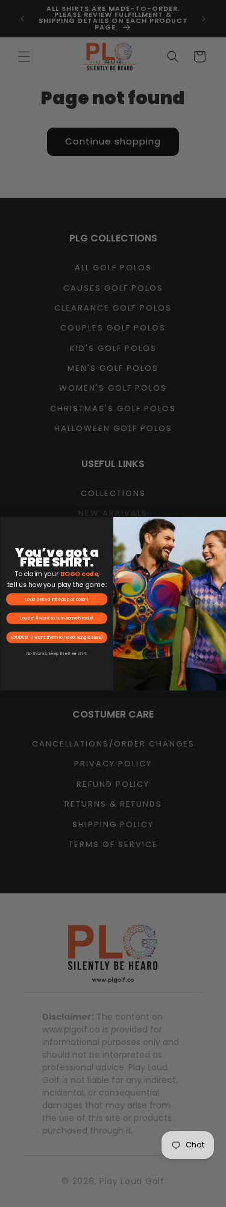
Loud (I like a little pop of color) (56, 599)
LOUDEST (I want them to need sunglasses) (56, 637)
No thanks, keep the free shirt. (57, 653)
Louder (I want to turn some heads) (56, 618)
